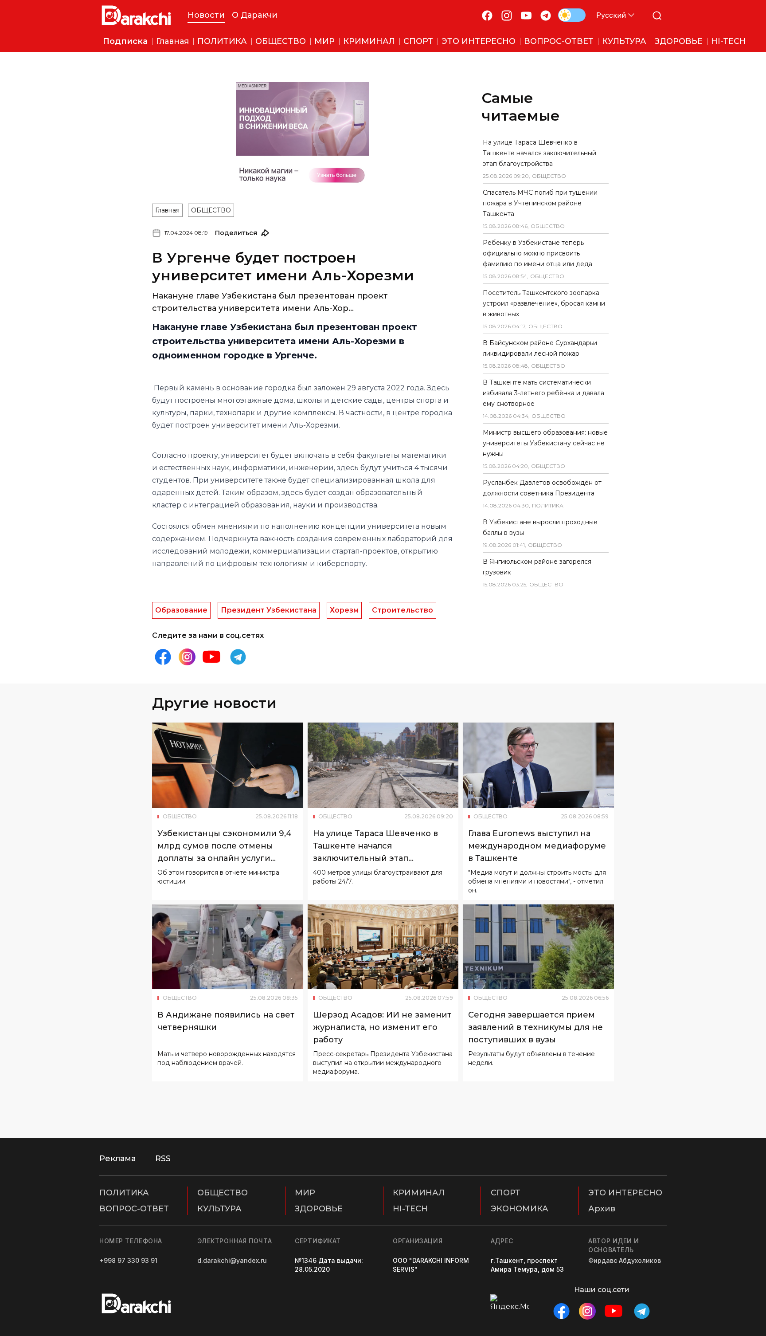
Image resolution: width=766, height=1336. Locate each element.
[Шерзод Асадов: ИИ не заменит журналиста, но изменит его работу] (383, 947)
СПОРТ (505, 1193)
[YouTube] (526, 15)
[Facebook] (487, 15)
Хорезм (344, 610)
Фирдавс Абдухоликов (624, 1260)
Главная (167, 210)
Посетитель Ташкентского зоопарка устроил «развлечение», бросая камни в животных (544, 303)
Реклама (117, 1158)
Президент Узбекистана (269, 610)
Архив (601, 1209)
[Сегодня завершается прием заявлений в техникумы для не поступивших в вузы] (538, 947)
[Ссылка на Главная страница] (136, 15)
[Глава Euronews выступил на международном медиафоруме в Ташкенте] (538, 765)
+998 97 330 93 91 (128, 1260)
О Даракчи (254, 15)
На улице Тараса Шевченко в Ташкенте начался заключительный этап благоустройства (539, 153)
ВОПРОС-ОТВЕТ (134, 1209)
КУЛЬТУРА (219, 1209)
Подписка (125, 41)
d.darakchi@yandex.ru (232, 1260)
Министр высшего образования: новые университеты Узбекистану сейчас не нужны (545, 443)
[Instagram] (506, 15)
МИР (305, 1193)
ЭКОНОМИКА (519, 1209)
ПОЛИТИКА (124, 1193)
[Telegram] (545, 15)
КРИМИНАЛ (419, 1193)
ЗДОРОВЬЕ (319, 1209)
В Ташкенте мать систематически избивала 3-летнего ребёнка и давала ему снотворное (543, 393)
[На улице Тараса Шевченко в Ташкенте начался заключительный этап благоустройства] (383, 765)
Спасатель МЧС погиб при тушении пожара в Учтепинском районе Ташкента (540, 203)
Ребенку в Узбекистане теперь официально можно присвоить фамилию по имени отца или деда (537, 253)
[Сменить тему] (572, 15)
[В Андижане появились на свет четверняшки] (227, 947)
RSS (163, 1158)
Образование (181, 610)
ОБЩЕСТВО (211, 210)
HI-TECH (410, 1209)
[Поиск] (657, 15)
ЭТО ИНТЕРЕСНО (625, 1193)
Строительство (402, 610)
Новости (206, 15)
